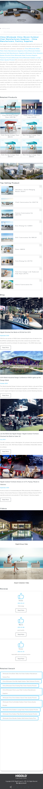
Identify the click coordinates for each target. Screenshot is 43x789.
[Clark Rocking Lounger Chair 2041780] (19, 101)
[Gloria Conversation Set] (40, 280)
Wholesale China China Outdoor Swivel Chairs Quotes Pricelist (20, 697)
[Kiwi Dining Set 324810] (40, 221)
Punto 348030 (20, 249)
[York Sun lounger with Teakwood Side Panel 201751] (40, 268)
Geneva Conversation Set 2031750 (24, 214)
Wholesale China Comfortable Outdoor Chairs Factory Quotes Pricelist (19, 703)
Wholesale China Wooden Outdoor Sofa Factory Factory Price (19, 718)
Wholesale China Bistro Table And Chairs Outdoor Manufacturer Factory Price (20, 675)
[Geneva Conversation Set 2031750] (40, 210)
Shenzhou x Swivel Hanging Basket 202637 (25, 190)
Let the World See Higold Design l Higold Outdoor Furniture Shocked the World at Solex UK (19, 435)
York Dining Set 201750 (23, 261)
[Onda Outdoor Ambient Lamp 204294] (40, 101)
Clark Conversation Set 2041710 (26, 202)
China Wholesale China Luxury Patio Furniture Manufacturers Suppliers (19, 691)
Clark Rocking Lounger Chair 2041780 (10, 116)
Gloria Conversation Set (23, 284)
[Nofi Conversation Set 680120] (40, 233)
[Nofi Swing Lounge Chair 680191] (19, 120)
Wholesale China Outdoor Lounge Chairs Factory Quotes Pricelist (20, 709)
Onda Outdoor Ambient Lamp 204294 (32, 116)
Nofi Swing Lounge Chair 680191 (10, 136)
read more (5, 347)
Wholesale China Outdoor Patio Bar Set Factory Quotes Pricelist (20, 714)
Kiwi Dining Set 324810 (23, 226)
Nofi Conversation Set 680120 (26, 237)
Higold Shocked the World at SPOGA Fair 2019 (15, 332)
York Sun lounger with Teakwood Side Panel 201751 (27, 272)
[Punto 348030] (40, 245)
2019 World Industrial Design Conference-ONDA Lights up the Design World (20, 379)
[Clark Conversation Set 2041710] (40, 198)
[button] (0, 12)
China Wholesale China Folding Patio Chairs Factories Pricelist (19, 685)
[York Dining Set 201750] (40, 257)
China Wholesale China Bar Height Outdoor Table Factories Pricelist (21, 681)
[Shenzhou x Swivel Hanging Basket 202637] (40, 186)
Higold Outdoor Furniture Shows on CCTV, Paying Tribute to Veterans (19, 483)
